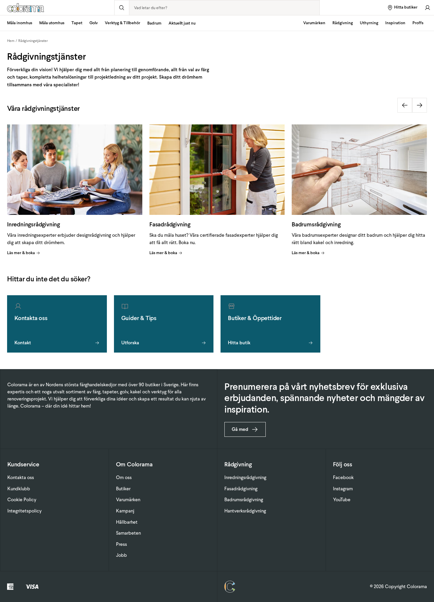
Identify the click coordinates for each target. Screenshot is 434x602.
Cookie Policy (21, 499)
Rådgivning (342, 23)
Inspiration (395, 23)
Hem (10, 40)
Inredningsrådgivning (245, 477)
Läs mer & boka (21, 253)
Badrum (154, 23)
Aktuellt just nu (182, 23)
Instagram (343, 489)
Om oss (124, 477)
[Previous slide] (404, 105)
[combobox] (224, 7)
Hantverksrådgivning (245, 511)
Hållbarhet (127, 522)
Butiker (123, 489)
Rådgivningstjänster (33, 40)
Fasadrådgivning (240, 489)
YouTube (341, 499)
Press (121, 544)
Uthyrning (369, 23)
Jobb (121, 555)
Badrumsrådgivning (243, 499)
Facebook (343, 477)
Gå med (240, 429)
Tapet (76, 23)
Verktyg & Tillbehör (122, 23)
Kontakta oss (20, 477)
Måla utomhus (51, 23)
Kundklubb (18, 489)
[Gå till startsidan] (57, 7)
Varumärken (314, 23)
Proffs (417, 23)
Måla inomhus (19, 23)
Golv (93, 23)
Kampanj (125, 511)
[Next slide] (419, 105)
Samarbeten (128, 533)
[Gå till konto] (427, 7)
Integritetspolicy (24, 511)
